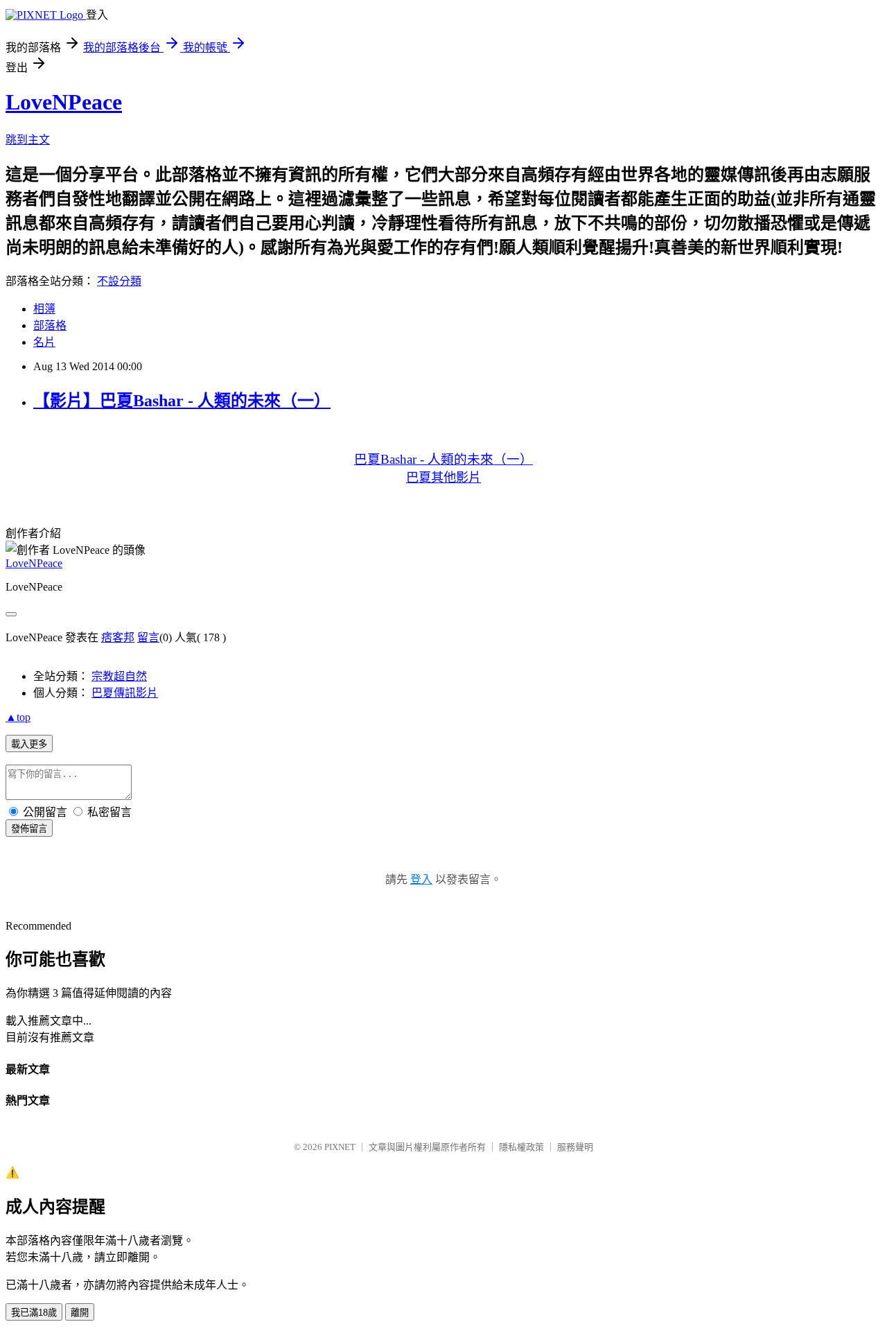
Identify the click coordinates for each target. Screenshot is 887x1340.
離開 (80, 1312)
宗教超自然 (119, 676)
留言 (148, 637)
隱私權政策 (521, 1147)
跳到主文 (28, 140)
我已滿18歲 (34, 1312)
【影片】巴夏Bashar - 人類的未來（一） (182, 401)
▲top (18, 717)
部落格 (50, 325)
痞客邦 (117, 637)
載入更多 (29, 744)
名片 (44, 342)
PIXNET (339, 1147)
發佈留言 (29, 829)
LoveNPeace (64, 101)
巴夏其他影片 (443, 478)
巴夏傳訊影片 (124, 693)
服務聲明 (575, 1147)
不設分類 (119, 281)
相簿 (44, 309)
